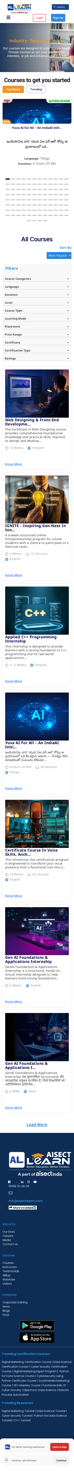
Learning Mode (15, 318)
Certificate (12, 342)
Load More (37, 1124)
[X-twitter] (16, 1182)
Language (12, 287)
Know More (13, 464)
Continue (61, 1460)
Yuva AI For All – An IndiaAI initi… (37, 128)
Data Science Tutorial (51, 1411)
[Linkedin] (22, 1182)
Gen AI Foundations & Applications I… (26, 1065)
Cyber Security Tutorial (17, 1416)
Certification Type (17, 350)
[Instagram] (28, 1182)
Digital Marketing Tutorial (18, 1411)
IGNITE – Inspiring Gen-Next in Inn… (35, 527)
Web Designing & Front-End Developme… (32, 421)
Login (39, 17)
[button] (8, 179)
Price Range (13, 334)
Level (9, 303)
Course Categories (18, 279)
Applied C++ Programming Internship (31, 639)
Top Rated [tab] (13, 89)
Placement (12, 326)
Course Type (13, 310)
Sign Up (58, 17)
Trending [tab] (36, 89)
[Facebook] (9, 1182)
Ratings (10, 358)
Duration (11, 295)
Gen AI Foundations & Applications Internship (28, 959)
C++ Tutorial (22, 1420)
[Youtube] (35, 1182)
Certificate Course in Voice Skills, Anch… (31, 852)
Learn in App (59, 1447)
